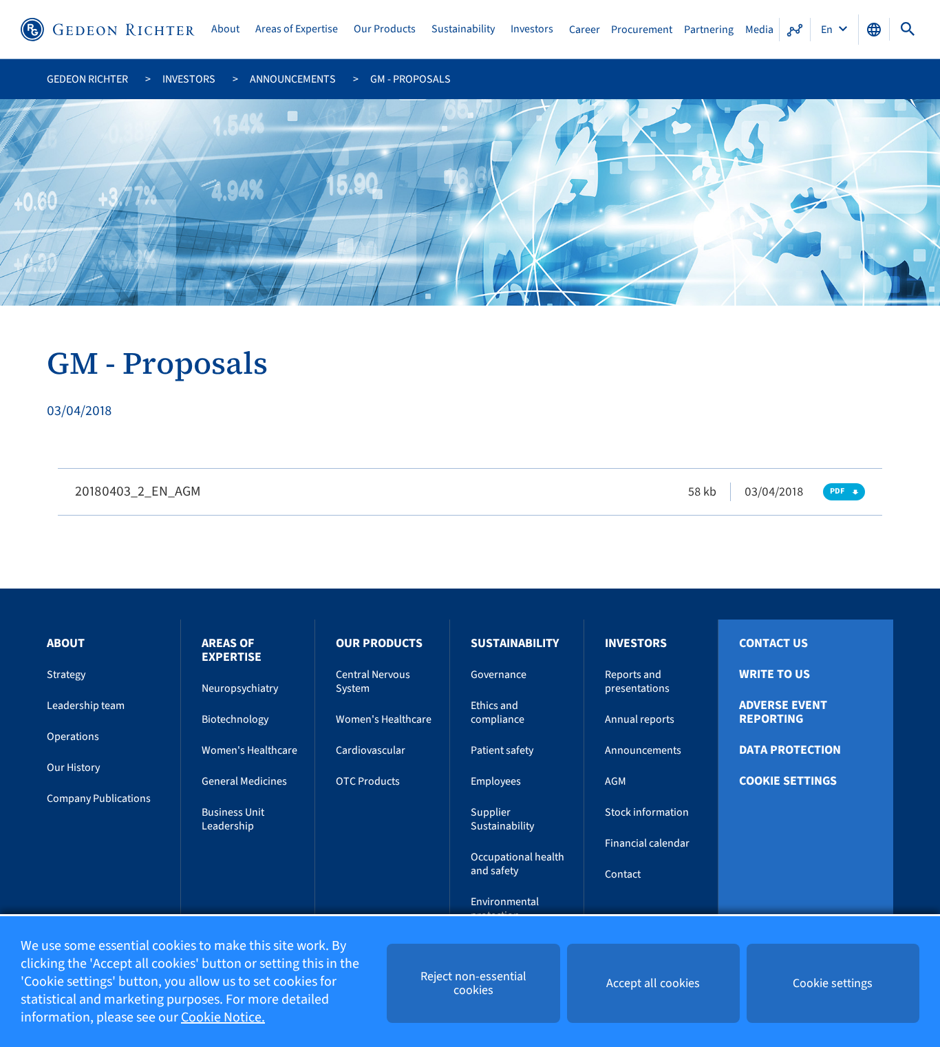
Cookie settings (788, 781)
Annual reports (639, 719)
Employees (496, 781)
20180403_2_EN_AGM (138, 491)
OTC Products (368, 781)
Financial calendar (647, 843)
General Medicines (244, 781)
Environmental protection (505, 908)
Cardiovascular (370, 750)
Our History (73, 767)
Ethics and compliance (497, 712)
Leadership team (86, 705)
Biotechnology (235, 719)
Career (584, 29)
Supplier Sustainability (502, 819)
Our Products (385, 29)
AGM (615, 781)
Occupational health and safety (517, 863)
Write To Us (774, 674)
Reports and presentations (637, 681)
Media (759, 29)
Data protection (790, 750)
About (225, 29)
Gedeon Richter (87, 79)
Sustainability (463, 29)
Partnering (709, 29)
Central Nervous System (373, 681)
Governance (498, 674)
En (828, 29)
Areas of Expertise (296, 29)
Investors (532, 29)
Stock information (647, 812)
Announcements (293, 79)
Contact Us (773, 644)
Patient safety (502, 750)
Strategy (66, 674)
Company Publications (99, 798)
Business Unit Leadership (233, 819)
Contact (623, 874)
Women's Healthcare (249, 750)
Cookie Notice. (223, 1017)
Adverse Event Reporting (783, 712)
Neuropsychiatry (240, 688)
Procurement (641, 29)
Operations (73, 736)
